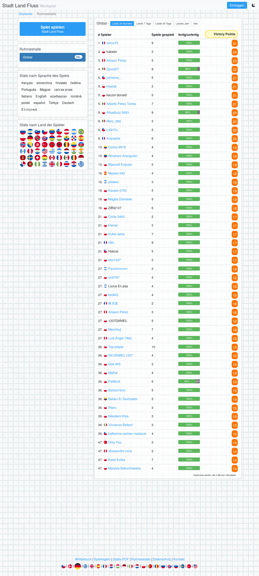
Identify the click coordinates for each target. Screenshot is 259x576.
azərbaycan (58, 96)
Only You (114, 442)
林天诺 (113, 303)
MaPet (113, 372)
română (76, 96)
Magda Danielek (120, 199)
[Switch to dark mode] (254, 5)
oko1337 (114, 260)
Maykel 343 (116, 173)
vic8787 (114, 277)
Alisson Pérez (118, 312)
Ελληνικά (29, 109)
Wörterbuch (83, 559)
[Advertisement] (129, 519)
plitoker (113, 182)
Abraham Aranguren (122, 155)
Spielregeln (102, 559)
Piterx (112, 407)
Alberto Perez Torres (121, 103)
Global (52, 57)
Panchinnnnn (117, 268)
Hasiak (111, 86)
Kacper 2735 (117, 190)
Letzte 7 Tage (143, 23)
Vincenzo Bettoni (120, 424)
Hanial (113, 225)
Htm (111, 242)
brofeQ (113, 294)
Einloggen (237, 5)
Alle (195, 23)
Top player (115, 346)
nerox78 (112, 43)
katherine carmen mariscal (127, 433)
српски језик (63, 89)
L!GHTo (112, 129)
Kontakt (178, 559)
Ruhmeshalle (141, 559)
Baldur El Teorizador (123, 398)
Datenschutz (162, 559)
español (39, 102)
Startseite (25, 13)
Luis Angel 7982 (120, 338)
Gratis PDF (121, 559)
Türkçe (53, 102)
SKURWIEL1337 (120, 355)
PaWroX (114, 381)
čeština (75, 82)
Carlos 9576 (117, 147)
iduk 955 (114, 364)
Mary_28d (113, 121)
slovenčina (44, 82)
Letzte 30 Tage (163, 23)
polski (25, 102)
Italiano (26, 96)
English (41, 96)
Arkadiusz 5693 (117, 112)
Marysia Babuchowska (124, 468)
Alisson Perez (116, 60)
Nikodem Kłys (118, 416)
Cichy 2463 (116, 216)
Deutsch (68, 102)
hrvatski (61, 82)
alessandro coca (120, 451)
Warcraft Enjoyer (120, 164)
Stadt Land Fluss (29, 5)
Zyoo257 (112, 69)
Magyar (45, 89)
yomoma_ (113, 77)
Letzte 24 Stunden (122, 23)
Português (28, 89)
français (27, 82)
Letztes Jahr (182, 23)
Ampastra (113, 138)
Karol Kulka (116, 459)
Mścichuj (114, 329)
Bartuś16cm (116, 390)
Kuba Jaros (116, 234)
